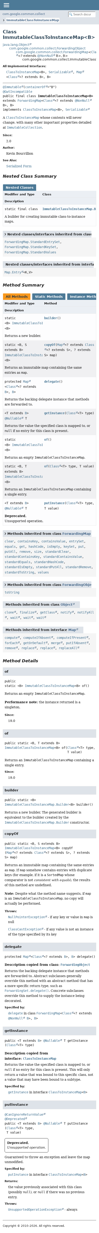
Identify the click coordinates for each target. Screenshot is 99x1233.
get (22, 546)
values (43, 572)
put (81, 546)
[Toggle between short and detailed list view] (5, 234)
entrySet (76, 541)
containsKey (27, 541)
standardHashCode (49, 562)
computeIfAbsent (37, 638)
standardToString (19, 572)
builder (50, 318)
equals (10, 546)
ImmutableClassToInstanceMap (32, 20)
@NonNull (45, 56)
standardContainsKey (22, 557)
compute (11, 638)
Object (67, 604)
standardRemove (78, 567)
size (37, 551)
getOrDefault (34, 643)
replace (27, 648)
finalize (27, 612)
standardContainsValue (62, 557)
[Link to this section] (60, 176)
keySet (69, 546)
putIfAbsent (76, 643)
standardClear (57, 551)
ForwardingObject (78, 585)
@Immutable (12, 87)
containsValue (53, 541)
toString (12, 592)
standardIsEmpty (18, 567)
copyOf (49, 345)
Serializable (60, 72)
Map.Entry (13, 272)
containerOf (35, 87)
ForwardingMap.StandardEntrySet (32, 242)
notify (66, 612)
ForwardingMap (29, 100)
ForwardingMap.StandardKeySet (30, 247)
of (46, 439)
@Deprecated (15, 1119)
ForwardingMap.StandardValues (30, 252)
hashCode (36, 546)
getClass (47, 612)
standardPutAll (49, 567)
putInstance (54, 503)
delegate (51, 381)
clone (9, 612)
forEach (11, 643)
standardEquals (17, 562)
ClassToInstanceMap (22, 72)
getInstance (54, 413)
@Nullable (13, 418)
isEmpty (53, 546)
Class (12, 77)
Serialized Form (19, 166)
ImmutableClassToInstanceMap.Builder (37, 804)
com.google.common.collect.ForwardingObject (47, 48)
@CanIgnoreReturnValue (24, 1114)
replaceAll (68, 648)
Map (79, 72)
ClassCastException (24, 929)
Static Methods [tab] (49, 296)
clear (9, 541)
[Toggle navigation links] (6, 5)
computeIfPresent (71, 638)
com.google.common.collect (24, 14)
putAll (10, 551)
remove (24, 551)
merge (55, 643)
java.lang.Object (16, 44)
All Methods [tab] (17, 296)
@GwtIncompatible (17, 91)
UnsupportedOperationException (34, 1209)
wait (14, 617)
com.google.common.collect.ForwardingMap (52, 52)
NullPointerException (26, 917)
